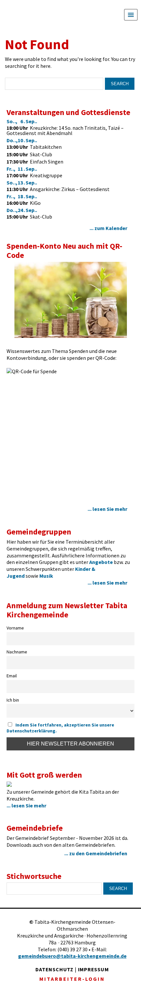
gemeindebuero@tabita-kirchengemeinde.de (72, 956)
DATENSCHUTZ (54, 969)
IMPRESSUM (93, 969)
